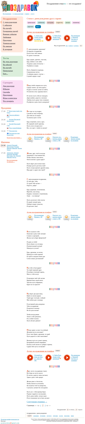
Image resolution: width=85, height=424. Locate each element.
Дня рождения (8, 86)
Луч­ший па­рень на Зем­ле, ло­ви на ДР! (38, 357)
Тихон (9, 150)
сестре (61, 416)
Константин (10, 146)
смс (67, 45)
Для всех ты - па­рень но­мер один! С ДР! (57, 138)
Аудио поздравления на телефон (40, 32)
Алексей (9, 145)
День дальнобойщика (15, 128)
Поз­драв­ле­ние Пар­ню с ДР (39, 138)
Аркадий (9, 154)
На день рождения (10, 62)
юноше (68, 22)
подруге (49, 416)
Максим (9, 148)
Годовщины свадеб (10, 31)
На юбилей (7, 65)
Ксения (16, 146)
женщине (36, 416)
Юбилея (6, 89)
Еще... (5, 74)
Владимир (10, 156)
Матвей (18, 156)
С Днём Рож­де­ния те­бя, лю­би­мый (57, 37)
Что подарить (8, 101)
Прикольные (8, 71)
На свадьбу (7, 28)
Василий (14, 145)
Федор (14, 157)
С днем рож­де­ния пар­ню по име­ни (38, 37)
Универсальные (9, 43)
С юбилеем (7, 25)
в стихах (76, 45)
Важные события (9, 34)
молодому (50, 22)
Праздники (7, 40)
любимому (41, 22)
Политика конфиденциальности (10, 419)
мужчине (42, 416)
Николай (14, 148)
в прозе (71, 45)
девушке (55, 416)
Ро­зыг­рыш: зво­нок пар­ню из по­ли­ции (75, 138)
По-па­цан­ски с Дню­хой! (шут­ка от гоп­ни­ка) (75, 38)
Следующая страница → (37, 402)
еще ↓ (38, 26)
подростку (59, 22)
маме (72, 416)
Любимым (7, 37)
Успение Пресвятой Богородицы (13, 120)
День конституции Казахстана (13, 134)
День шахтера (13, 131)
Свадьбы (6, 92)
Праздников (7, 95)
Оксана (20, 148)
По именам (7, 46)
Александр (10, 153)
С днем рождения (10, 22)
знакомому (76, 22)
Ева (14, 156)
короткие (30, 26)
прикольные (31, 22)
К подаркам (7, 49)
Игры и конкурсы (10, 98)
